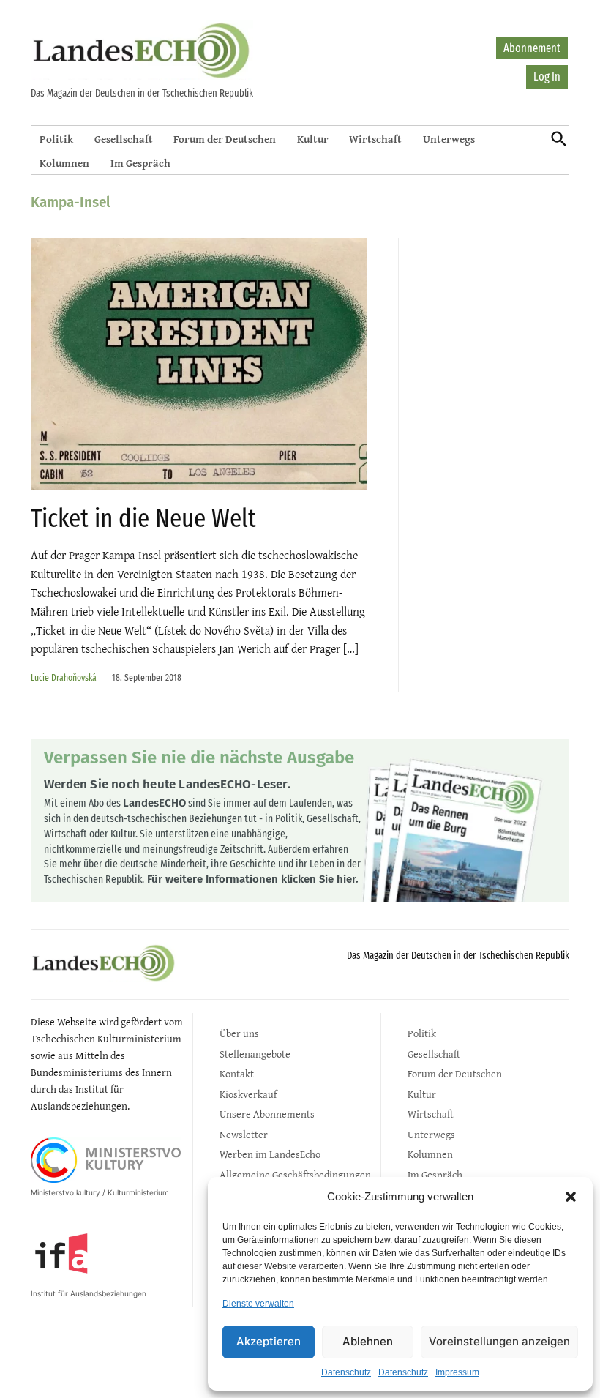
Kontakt (237, 1073)
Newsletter (244, 1134)
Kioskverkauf (248, 1094)
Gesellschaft (123, 138)
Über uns (239, 1033)
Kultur (313, 138)
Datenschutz (346, 1372)
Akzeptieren (268, 1341)
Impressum (457, 1372)
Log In (546, 76)
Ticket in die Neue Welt (143, 518)
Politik (56, 138)
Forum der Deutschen (224, 138)
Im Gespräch (140, 163)
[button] (570, 1196)
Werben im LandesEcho (270, 1154)
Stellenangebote (255, 1053)
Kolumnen (64, 163)
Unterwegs (449, 138)
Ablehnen (367, 1341)
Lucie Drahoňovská (64, 677)
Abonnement (531, 48)
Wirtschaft (375, 138)
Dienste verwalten (258, 1303)
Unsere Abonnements (267, 1113)
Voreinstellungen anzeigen (499, 1341)
